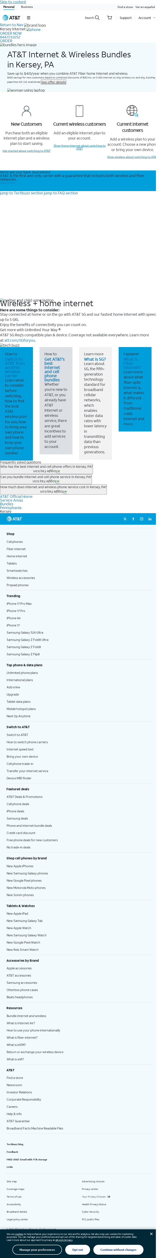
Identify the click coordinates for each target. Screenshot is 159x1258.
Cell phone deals (18, 804)
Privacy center (90, 1189)
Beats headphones (20, 997)
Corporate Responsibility (24, 1099)
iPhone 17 (13, 625)
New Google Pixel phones (24, 880)
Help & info (14, 1114)
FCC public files (90, 1219)
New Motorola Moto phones (26, 888)
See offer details (53, 82)
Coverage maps (15, 1189)
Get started (26, 151)
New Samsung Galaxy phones (27, 873)
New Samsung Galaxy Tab (25, 921)
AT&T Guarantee (18, 1121)
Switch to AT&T (17, 735)
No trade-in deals (18, 847)
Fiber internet (16, 549)
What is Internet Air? (21, 1023)
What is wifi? (15, 1059)
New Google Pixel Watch (23, 942)
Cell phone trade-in (20, 764)
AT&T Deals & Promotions (24, 797)
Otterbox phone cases (22, 990)
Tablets (12, 563)
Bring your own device (22, 756)
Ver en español (145, 7)
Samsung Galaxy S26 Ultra (25, 632)
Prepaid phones (18, 585)
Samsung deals (17, 818)
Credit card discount (21, 833)
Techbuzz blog (15, 1144)
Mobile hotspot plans (21, 709)
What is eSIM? (16, 1045)
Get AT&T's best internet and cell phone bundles (55, 369)
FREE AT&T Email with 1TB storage (27, 1159)
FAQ (61, 192)
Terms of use (14, 1196)
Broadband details (17, 1211)
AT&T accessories (19, 975)
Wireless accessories (21, 578)
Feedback (12, 1151)
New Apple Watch (19, 928)
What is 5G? (95, 359)
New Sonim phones (20, 895)
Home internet (17, 556)
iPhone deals (15, 811)
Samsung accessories (22, 982)
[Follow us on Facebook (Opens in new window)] (133, 518)
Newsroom (14, 1085)
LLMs (10, 1166)
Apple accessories (19, 968)
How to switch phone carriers (27, 742)
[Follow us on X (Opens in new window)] (125, 518)
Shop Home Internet (80, 147)
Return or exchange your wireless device (35, 1052)
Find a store (125, 7)
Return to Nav (11, 24)
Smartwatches (17, 570)
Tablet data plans (18, 701)
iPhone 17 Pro (16, 611)
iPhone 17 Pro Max (19, 603)
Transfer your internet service (27, 771)
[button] (28, 17)
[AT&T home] (11, 18)
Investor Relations (19, 1092)
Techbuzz (21, 192)
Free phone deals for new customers (32, 840)
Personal (8, 7)
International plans (20, 680)
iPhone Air (14, 618)
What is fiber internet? (22, 1037)
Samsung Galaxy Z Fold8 (24, 647)
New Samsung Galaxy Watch (27, 935)
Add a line (13, 687)
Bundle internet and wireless (26, 1016)
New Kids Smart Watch (23, 949)
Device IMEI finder (19, 778)
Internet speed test (20, 749)
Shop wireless (132, 157)
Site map (12, 1181)
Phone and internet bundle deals (29, 825)
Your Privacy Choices (94, 1196)
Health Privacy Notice (94, 1204)
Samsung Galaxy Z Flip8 (23, 654)
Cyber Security (90, 1211)
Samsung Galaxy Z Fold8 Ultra (27, 640)
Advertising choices (93, 1181)
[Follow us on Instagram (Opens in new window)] (141, 518)
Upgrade (13, 694)
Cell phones (15, 542)
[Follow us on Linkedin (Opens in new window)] (149, 518)
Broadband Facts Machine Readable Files (35, 1128)
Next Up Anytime (18, 716)
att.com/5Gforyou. (20, 340)
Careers (12, 1106)
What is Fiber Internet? (132, 363)
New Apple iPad (17, 913)
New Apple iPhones (20, 866)
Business (27, 7)
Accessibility (14, 1204)
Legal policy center (17, 1219)
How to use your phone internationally (33, 1030)
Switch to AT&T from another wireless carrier (15, 367)
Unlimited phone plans (22, 673)
